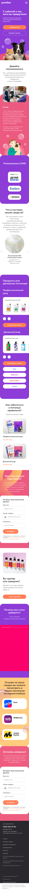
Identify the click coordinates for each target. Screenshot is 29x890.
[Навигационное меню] (26, 3)
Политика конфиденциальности (11, 865)
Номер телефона (8, 513)
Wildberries (17, 718)
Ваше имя (6, 505)
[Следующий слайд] (28, 251)
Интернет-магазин (8, 841)
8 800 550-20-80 (9, 827)
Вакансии (5, 853)
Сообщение (6, 521)
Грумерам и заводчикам (9, 844)
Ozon (15, 702)
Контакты (5, 850)
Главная (5, 838)
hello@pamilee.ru (7, 829)
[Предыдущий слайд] (1, 251)
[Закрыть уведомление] (28, 884)
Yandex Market (16, 734)
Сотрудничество (7, 847)
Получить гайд (7, 439)
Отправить (10, 531)
